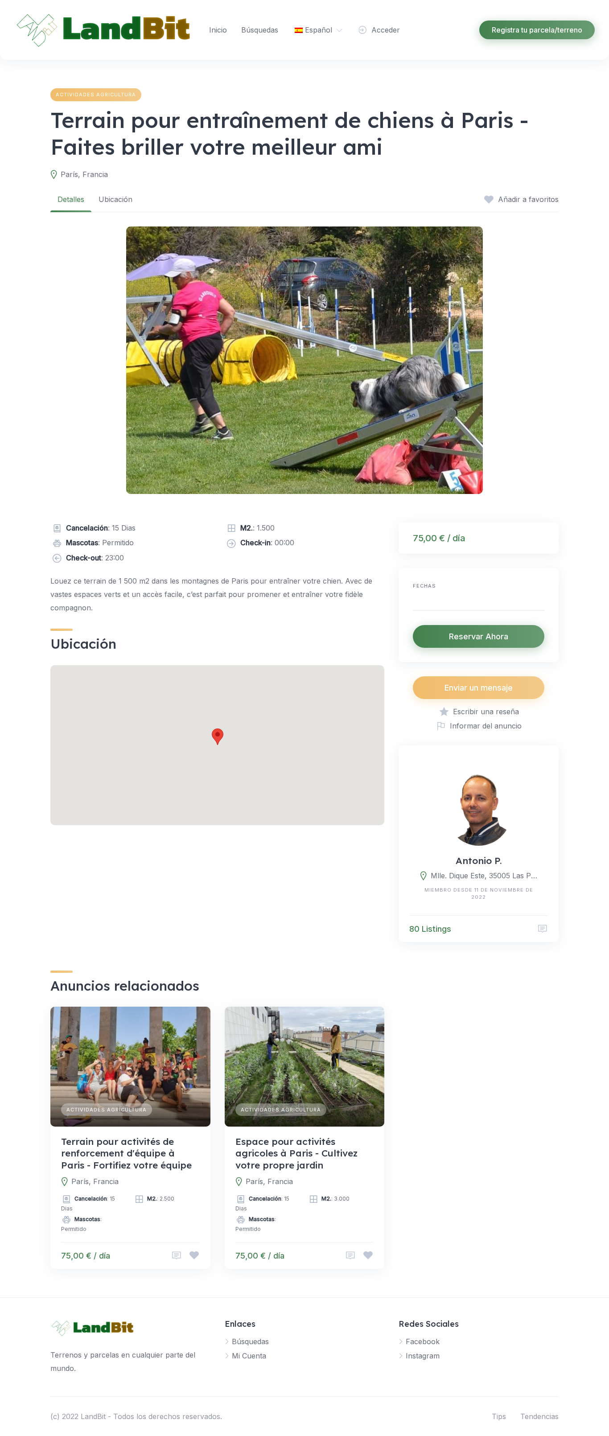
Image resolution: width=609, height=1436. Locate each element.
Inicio (218, 29)
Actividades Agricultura (96, 94)
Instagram (423, 1355)
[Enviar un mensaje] (542, 929)
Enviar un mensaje (478, 687)
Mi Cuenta (249, 1355)
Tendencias (539, 1416)
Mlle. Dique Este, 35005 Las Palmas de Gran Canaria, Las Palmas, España (484, 875)
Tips (499, 1416)
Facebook (423, 1341)
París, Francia (84, 174)
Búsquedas (259, 29)
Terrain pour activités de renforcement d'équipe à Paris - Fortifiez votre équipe (126, 1153)
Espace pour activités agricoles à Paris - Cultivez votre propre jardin (296, 1153)
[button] (217, 736)
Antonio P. (479, 860)
